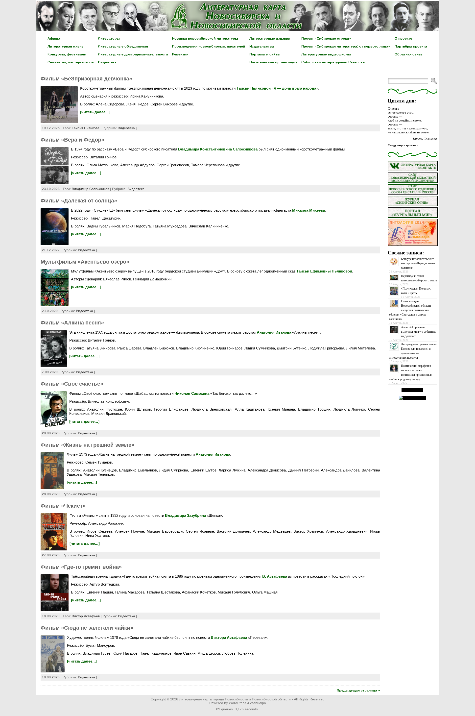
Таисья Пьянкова (85, 128)
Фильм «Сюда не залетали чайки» (87, 628)
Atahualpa (258, 703)
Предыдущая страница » (358, 690)
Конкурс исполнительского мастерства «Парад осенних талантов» (418, 263)
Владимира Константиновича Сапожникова (218, 149)
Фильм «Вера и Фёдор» (72, 140)
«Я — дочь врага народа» (295, 88)
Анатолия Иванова (274, 332)
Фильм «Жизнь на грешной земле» (87, 445)
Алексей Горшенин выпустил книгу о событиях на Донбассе (418, 331)
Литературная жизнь (66, 46)
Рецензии (180, 54)
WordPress (237, 703)
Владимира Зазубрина (185, 515)
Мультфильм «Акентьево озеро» (85, 262)
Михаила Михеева (308, 210)
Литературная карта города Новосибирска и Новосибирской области (235, 699)
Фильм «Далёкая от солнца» (79, 201)
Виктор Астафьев (86, 616)
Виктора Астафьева (229, 637)
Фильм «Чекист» (63, 506)
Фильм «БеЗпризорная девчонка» (86, 78)
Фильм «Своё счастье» (72, 384)
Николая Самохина (191, 393)
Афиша (54, 38)
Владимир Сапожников (90, 189)
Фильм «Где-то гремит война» (81, 567)
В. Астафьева (274, 576)
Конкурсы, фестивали (67, 54)
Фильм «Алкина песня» (72, 323)
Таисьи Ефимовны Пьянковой (324, 271)
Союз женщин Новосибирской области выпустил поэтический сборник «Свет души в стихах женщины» (410, 310)
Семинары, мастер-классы (71, 62)
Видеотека (126, 128)
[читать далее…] (95, 112)
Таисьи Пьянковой (254, 88)
